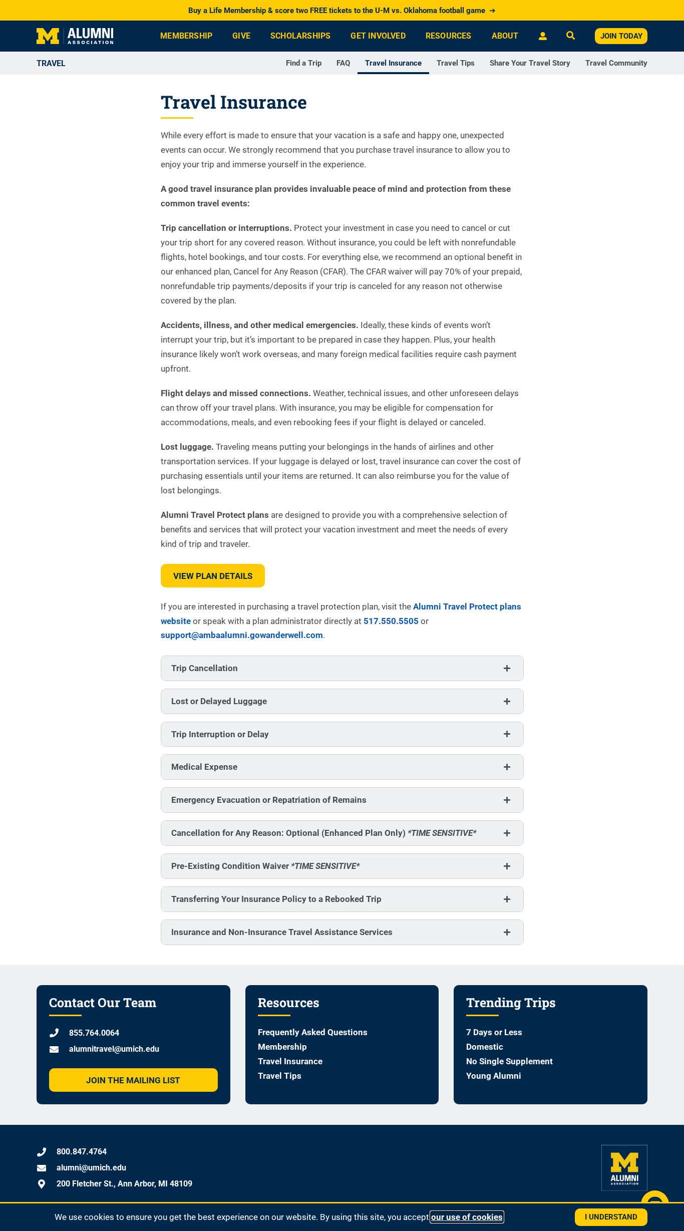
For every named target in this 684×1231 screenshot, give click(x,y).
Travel (51, 63)
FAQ (343, 63)
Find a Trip (303, 63)
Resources (449, 36)
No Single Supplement (509, 1061)
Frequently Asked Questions (313, 1032)
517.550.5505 (391, 621)
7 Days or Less (494, 1032)
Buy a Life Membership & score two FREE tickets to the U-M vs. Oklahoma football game (342, 10)
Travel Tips (456, 63)
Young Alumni (493, 1076)
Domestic (484, 1047)
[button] (342, 668)
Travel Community (616, 63)
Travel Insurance (393, 63)
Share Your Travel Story (530, 63)
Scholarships (300, 36)
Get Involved (378, 36)
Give (241, 36)
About (505, 36)
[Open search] (570, 36)
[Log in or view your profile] (542, 36)
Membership (186, 36)
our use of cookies (467, 1217)
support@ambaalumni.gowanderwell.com (242, 635)
